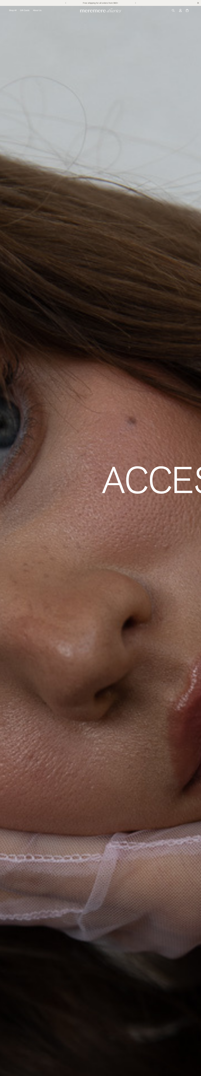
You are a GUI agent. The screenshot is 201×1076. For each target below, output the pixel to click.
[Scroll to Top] (195, 1060)
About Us (37, 10)
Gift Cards (24, 10)
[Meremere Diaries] (100, 10)
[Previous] (65, 3)
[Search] (173, 10)
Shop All (12, 10)
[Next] (135, 3)
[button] (187, 10)
